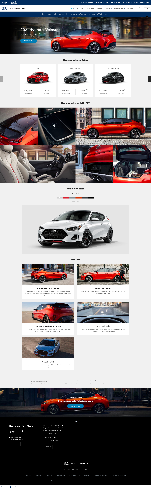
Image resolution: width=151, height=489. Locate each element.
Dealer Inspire (98, 480)
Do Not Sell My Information (119, 475)
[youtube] (85, 469)
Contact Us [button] (48, 446)
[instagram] (77, 469)
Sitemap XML (61, 475)
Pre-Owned (79, 8)
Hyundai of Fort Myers (64, 480)
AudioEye (87, 475)
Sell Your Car (90, 8)
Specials (99, 8)
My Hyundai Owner (75, 475)
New (71, 8)
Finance (108, 8)
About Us (130, 8)
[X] (64, 469)
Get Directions (15, 444)
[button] (140, 8)
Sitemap (50, 475)
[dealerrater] (68, 469)
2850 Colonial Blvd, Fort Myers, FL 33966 (139, 2)
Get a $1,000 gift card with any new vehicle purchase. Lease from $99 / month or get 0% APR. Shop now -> (75, 14)
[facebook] (73, 469)
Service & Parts (118, 8)
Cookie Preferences (100, 475)
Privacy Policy (28, 475)
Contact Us (39, 475)
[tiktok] (81, 469)
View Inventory (28, 40)
